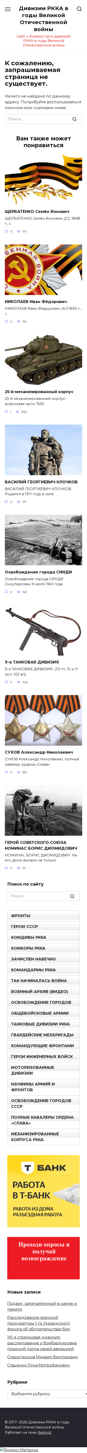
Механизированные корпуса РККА (35, 1137)
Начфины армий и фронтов (33, 1087)
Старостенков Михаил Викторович (42, 1357)
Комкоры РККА (28, 948)
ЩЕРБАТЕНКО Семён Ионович (37, 211)
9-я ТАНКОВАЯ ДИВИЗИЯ (32, 662)
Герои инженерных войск (42, 1056)
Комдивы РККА (28, 937)
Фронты (20, 916)
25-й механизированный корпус (39, 391)
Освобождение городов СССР (41, 1103)
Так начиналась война (39, 981)
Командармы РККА (33, 970)
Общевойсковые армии (40, 1013)
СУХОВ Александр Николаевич (39, 752)
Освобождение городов (41, 1002)
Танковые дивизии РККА (40, 1024)
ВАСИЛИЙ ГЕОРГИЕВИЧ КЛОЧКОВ (41, 482)
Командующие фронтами (42, 1046)
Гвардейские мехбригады (42, 1035)
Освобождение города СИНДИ (38, 572)
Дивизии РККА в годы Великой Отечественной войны (43, 19)
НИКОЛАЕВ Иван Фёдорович (36, 301)
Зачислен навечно (33, 959)
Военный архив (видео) (39, 991)
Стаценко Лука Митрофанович (38, 1365)
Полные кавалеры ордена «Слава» (42, 1120)
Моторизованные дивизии (32, 1070)
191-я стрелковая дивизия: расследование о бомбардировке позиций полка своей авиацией (42, 1343)
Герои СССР (24, 926)
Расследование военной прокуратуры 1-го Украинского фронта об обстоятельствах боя (38, 1323)
